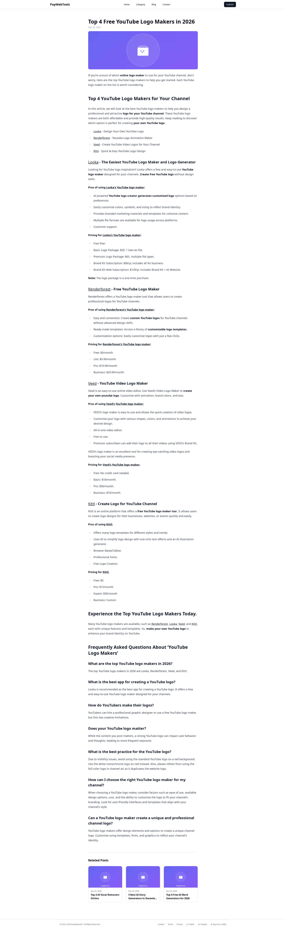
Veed (97, 144)
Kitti (96, 151)
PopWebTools (60, 4)
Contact (166, 4)
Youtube (203, 924)
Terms (170, 924)
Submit (230, 4)
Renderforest (102, 138)
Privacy (180, 924)
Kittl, (195, 624)
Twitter (191, 924)
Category (140, 4)
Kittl (91, 503)
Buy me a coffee (219, 924)
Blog (154, 4)
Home (127, 4)
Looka (97, 131)
